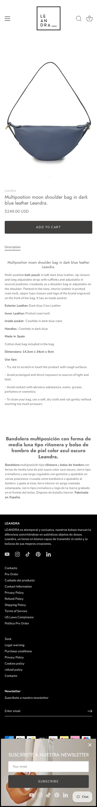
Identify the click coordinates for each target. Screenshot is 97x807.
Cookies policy (14, 663)
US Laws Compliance (19, 617)
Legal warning (14, 645)
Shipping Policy (15, 605)
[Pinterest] (57, 795)
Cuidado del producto (20, 580)
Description (12, 247)
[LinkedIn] (65, 795)
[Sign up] (90, 711)
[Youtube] (31, 795)
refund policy (14, 670)
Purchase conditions (18, 651)
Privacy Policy (14, 593)
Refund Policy (14, 599)
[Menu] (7, 18)
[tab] (15, 247)
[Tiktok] (48, 795)
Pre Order (11, 574)
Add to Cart (48, 227)
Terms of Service (16, 611)
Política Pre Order (17, 623)
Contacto (11, 568)
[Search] (79, 19)
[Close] (90, 745)
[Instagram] (40, 795)
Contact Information (18, 586)
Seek (8, 639)
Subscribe (48, 781)
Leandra (10, 191)
